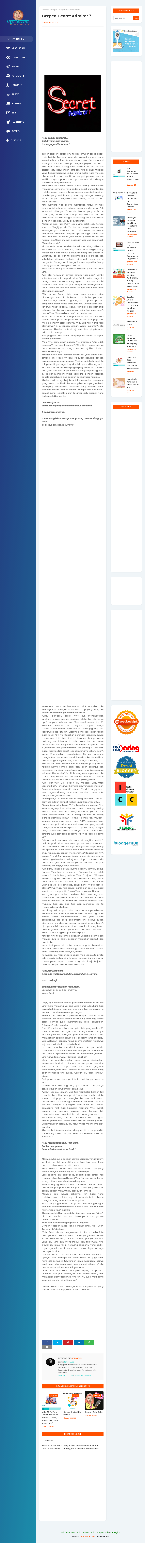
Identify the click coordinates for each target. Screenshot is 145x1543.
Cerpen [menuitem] (16, 131)
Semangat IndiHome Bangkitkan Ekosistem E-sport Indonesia (132, 224)
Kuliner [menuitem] (16, 103)
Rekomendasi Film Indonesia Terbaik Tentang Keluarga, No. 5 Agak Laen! (132, 250)
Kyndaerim (77, 1358)
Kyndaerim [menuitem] (18, 39)
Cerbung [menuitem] (16, 140)
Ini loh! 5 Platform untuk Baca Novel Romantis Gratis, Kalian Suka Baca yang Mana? (50, 1417)
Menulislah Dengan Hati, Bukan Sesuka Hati (132, 383)
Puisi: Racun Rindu (131, 323)
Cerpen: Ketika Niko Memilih (72, 1413)
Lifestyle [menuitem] (16, 85)
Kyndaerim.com (87, 1536)
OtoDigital (115, 1532)
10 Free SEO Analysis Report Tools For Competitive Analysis (132, 200)
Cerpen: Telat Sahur (94, 1412)
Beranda (46, 9)
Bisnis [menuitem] (15, 66)
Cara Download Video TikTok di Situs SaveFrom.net (132, 175)
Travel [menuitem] (16, 94)
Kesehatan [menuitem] (18, 48)
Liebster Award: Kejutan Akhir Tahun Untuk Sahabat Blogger (132, 304)
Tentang (62, 1375)
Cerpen (54, 9)
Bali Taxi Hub (83, 1532)
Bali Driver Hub (68, 1532)
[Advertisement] (73, 52)
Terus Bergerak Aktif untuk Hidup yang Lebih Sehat (131, 341)
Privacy (88, 1375)
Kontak (70, 1375)
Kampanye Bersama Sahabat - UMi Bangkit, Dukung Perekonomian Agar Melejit (132, 278)
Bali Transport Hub (100, 1532)
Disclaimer (78, 1375)
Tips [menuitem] (14, 112)
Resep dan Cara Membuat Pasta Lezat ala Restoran (132, 363)
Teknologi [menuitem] (18, 57)
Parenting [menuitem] (18, 122)
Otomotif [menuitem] (18, 75)
